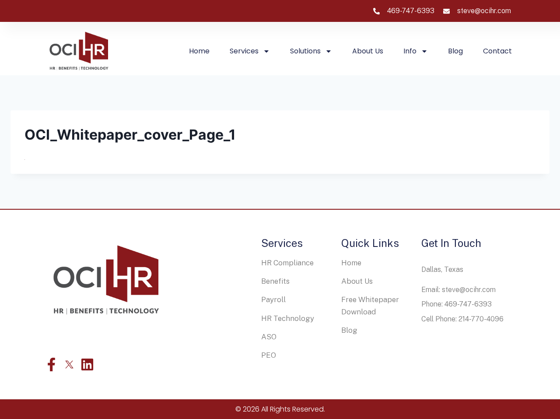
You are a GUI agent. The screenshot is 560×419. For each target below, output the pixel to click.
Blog (455, 51)
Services (244, 51)
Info (409, 51)
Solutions (305, 51)
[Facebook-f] (51, 364)
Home (199, 51)
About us (367, 51)
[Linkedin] (87, 364)
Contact (497, 51)
